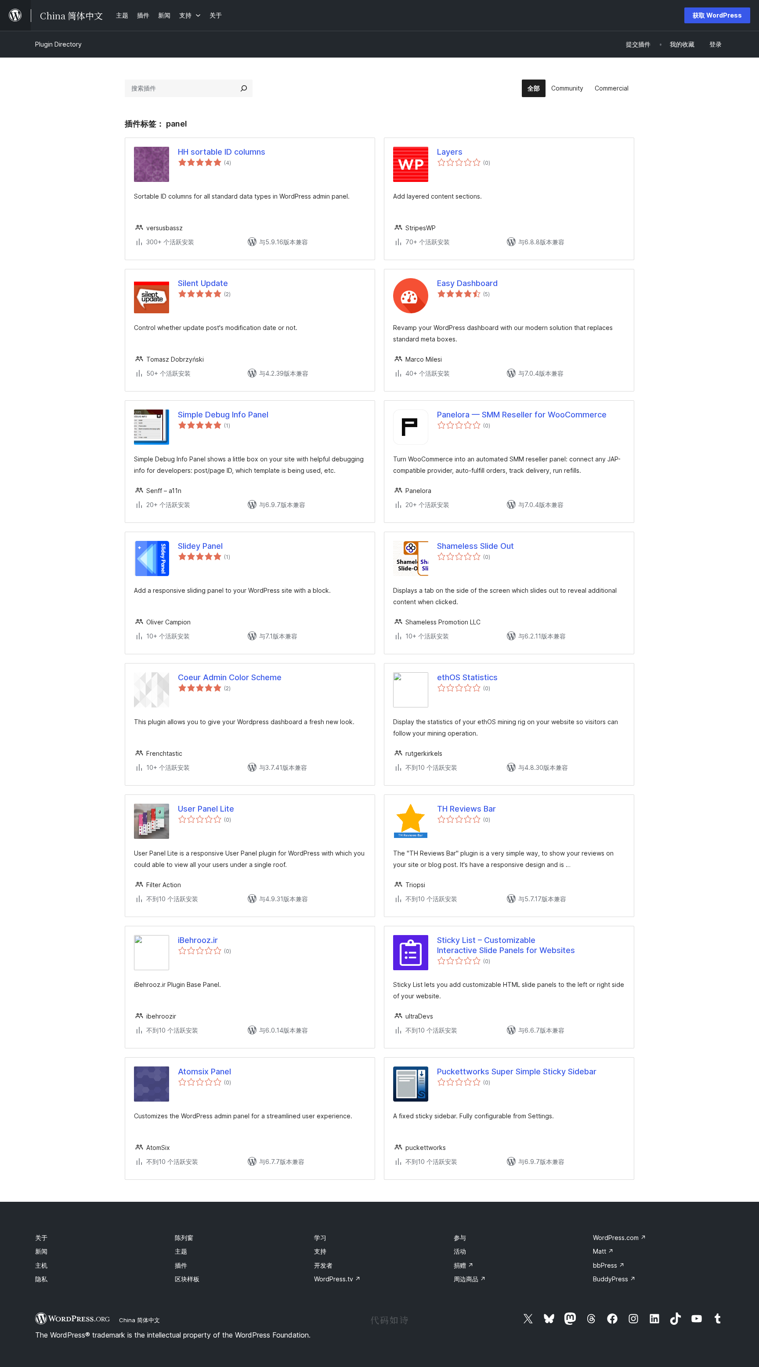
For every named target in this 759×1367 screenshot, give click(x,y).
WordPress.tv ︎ (337, 1279)
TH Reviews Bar (466, 808)
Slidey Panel (200, 546)
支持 (320, 1251)
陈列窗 (184, 1237)
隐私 (41, 1279)
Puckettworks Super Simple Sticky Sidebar (516, 1071)
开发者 (323, 1265)
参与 (460, 1237)
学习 (320, 1237)
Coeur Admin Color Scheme (230, 677)
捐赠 (463, 1265)
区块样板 (187, 1279)
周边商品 (470, 1279)
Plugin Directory (58, 44)
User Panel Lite (206, 808)
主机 (41, 1265)
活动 (460, 1251)
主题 (181, 1251)
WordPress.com (619, 1237)
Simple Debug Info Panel (223, 414)
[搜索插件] (244, 88)
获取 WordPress (717, 15)
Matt (603, 1251)
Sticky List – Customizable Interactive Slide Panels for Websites (506, 945)
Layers (450, 151)
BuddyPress (614, 1279)
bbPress (609, 1265)
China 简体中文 (139, 1319)
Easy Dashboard (467, 283)
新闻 (41, 1251)
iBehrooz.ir (198, 940)
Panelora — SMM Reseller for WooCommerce (522, 414)
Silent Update (203, 283)
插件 (181, 1265)
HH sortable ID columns (221, 151)
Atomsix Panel (204, 1071)
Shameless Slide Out (475, 546)
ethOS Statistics (467, 677)
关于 (41, 1237)
